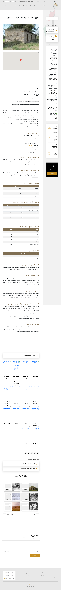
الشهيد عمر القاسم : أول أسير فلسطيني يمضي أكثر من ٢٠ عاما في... (52, 108)
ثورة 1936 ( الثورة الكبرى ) (53, 117)
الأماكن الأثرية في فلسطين (39, 576)
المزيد (8, 6)
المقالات (28, 572)
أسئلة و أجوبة (27, 576)
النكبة (44, 6)
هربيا (25, 139)
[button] (21, 60)
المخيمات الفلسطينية (16, 6)
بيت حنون (30, 145)
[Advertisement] (21, 79)
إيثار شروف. (27, 584)
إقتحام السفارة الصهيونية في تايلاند (52, 69)
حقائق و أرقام (27, 574)
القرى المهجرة (39, 6)
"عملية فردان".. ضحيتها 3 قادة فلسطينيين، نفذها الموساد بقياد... (53, 58)
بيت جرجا (27, 152)
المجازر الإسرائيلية (32, 6)
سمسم (31, 150)
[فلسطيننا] (55, 5)
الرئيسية (48, 6)
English (44, 1)
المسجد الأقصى (24, 6)
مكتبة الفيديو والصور (26, 578)
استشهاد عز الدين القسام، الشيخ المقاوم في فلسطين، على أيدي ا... (52, 93)
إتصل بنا (4, 6)
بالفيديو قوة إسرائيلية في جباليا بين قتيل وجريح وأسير (52, 79)
